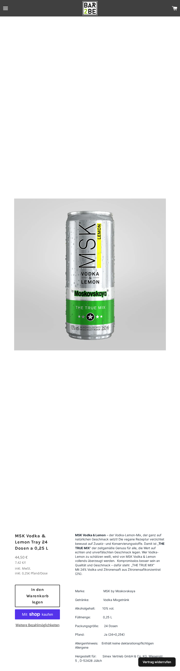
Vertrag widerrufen (157, 662)
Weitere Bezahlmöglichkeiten (37, 625)
